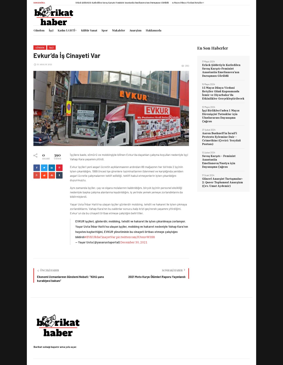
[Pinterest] (59, 167)
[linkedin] (51, 167)
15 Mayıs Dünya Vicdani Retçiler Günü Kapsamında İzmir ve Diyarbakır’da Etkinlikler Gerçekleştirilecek (223, 93)
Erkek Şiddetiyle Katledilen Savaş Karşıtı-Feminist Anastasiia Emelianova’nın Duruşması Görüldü (110, 2)
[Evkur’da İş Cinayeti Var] (111, 108)
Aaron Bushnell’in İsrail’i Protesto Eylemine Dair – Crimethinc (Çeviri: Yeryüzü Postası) (221, 139)
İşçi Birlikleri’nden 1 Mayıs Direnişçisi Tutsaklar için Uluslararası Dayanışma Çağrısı (220, 116)
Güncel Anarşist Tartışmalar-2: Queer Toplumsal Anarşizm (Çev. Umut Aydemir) (222, 182)
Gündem (40, 47)
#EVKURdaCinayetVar (99, 237)
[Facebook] (36, 167)
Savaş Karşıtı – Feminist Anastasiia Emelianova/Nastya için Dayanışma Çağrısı (219, 161)
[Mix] (51, 175)
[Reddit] (44, 175)
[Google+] (36, 175)
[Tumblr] (59, 175)
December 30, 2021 (133, 242)
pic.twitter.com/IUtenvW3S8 (135, 237)
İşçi (51, 47)
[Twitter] (44, 167)
